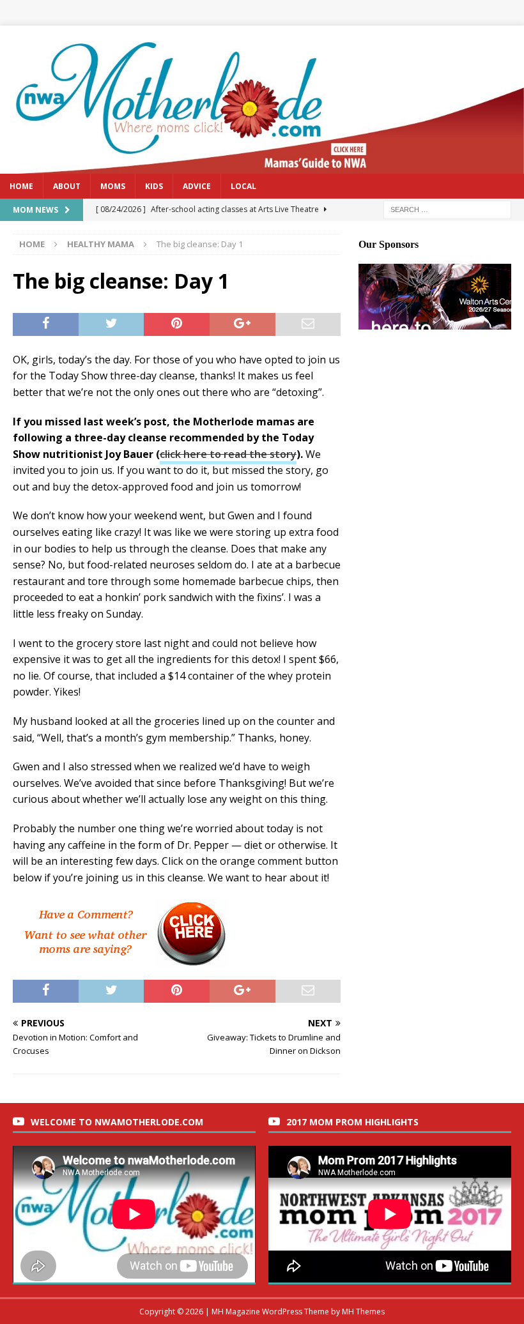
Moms (112, 186)
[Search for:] (447, 208)
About (67, 186)
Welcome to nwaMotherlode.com (117, 1122)
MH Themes (363, 1311)
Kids (154, 186)
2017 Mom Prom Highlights (352, 1122)
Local (243, 186)
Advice (197, 186)
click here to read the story (228, 454)
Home (21, 186)
